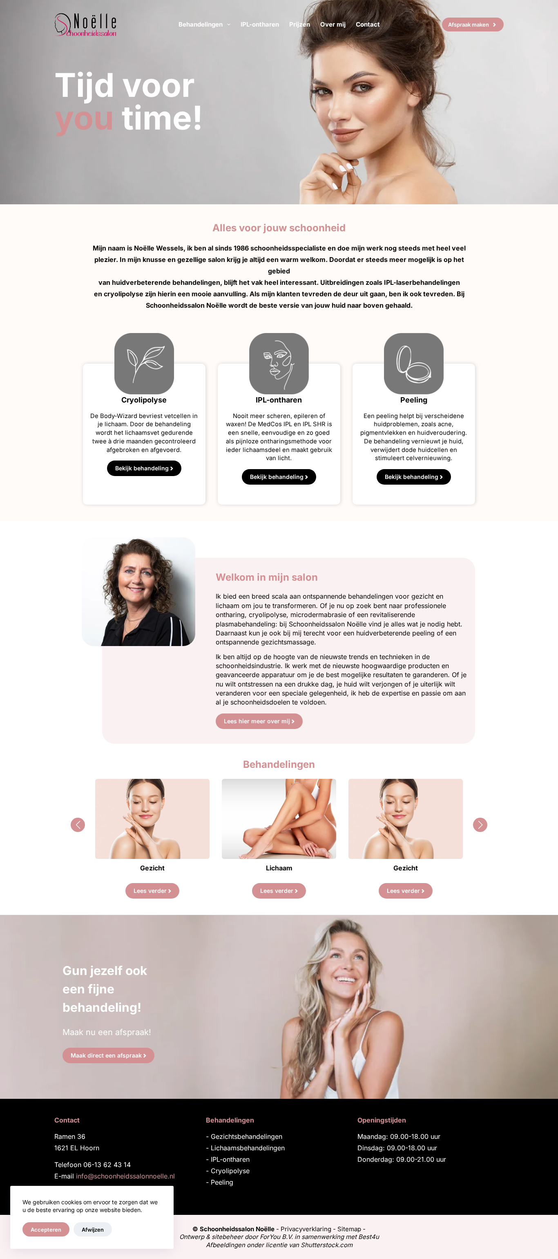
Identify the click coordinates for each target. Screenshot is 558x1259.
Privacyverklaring (306, 1229)
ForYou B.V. (276, 1237)
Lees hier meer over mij (257, 721)
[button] (78, 825)
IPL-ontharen (260, 24)
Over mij (333, 24)
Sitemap (349, 1229)
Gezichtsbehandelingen (246, 1136)
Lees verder (150, 890)
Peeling (222, 1182)
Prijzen (299, 24)
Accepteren (46, 1229)
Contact (368, 24)
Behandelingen (201, 24)
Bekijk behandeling (142, 468)
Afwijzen (93, 1229)
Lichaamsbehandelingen (248, 1148)
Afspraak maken (468, 24)
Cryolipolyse (230, 1171)
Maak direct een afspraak (106, 1055)
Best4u (368, 1237)
